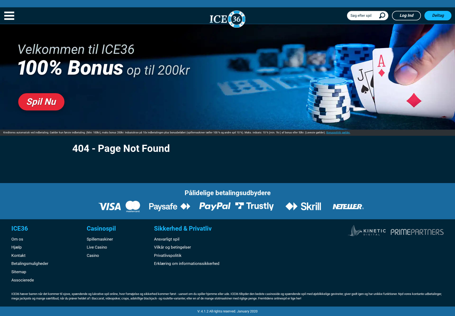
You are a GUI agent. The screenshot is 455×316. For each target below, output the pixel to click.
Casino (93, 255)
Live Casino (97, 247)
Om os (17, 239)
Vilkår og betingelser (172, 247)
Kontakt (18, 255)
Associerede (22, 280)
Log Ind (406, 15)
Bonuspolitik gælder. (338, 132)
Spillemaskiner (100, 239)
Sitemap (18, 271)
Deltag (438, 15)
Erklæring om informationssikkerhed (186, 263)
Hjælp (16, 247)
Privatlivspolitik (168, 255)
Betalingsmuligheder (29, 263)
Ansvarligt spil (166, 239)
